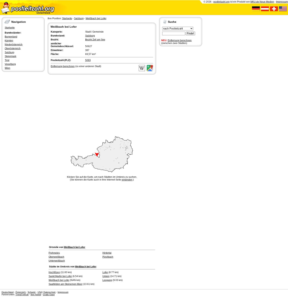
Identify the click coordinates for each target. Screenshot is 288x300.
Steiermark (10, 56)
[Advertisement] (102, 104)
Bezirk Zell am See (95, 39)
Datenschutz (49, 292)
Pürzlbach (107, 256)
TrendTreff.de (22, 294)
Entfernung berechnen (180, 40)
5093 (88, 60)
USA (40, 292)
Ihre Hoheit (36, 294)
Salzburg (9, 52)
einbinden (127, 179)
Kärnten (9, 40)
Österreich (20, 292)
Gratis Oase (49, 294)
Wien (7, 68)
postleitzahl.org (221, 1)
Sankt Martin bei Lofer (60, 276)
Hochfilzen (54, 272)
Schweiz (32, 292)
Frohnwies (54, 253)
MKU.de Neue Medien (262, 1)
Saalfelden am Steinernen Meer (65, 284)
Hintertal (106, 253)
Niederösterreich (14, 44)
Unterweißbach (57, 260)
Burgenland (11, 36)
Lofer (105, 272)
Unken (106, 276)
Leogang (107, 280)
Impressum (282, 1)
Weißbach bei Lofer (96, 18)
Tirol (7, 60)
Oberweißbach (56, 256)
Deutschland (8, 292)
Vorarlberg (10, 64)
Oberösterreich (13, 48)
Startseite (10, 27)
